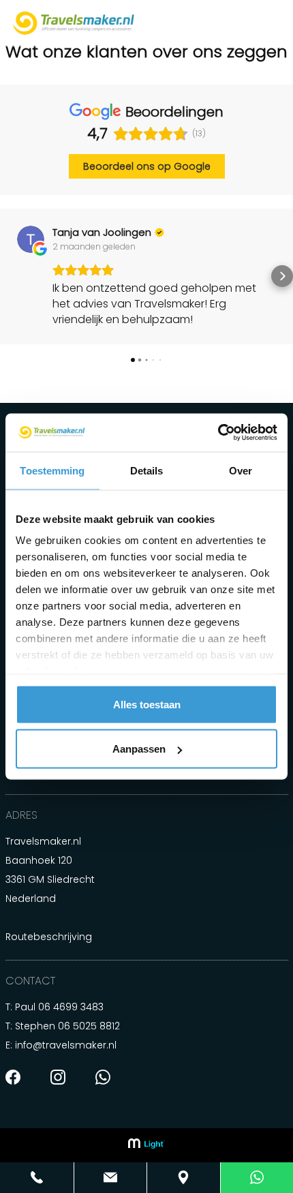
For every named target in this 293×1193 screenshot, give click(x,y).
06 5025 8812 (89, 1026)
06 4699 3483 (71, 1007)
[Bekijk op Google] (30, 239)
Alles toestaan (147, 704)
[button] (11, 276)
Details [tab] (147, 470)
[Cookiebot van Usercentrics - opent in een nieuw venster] (217, 433)
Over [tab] (240, 470)
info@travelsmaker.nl (66, 1045)
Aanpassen (139, 749)
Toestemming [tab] (52, 470)
